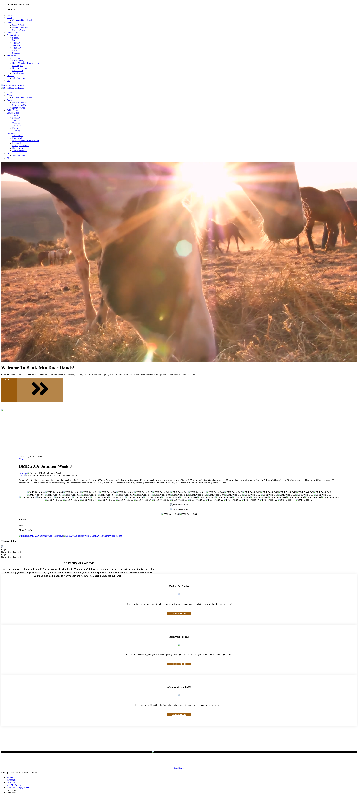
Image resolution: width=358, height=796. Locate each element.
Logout (181, 768)
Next (21, 475)
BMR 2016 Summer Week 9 (106, 536)
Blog (21, 459)
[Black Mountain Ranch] (12, 85)
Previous (23, 473)
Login (176, 768)
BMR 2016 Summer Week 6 (46, 536)
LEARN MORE (179, 613)
